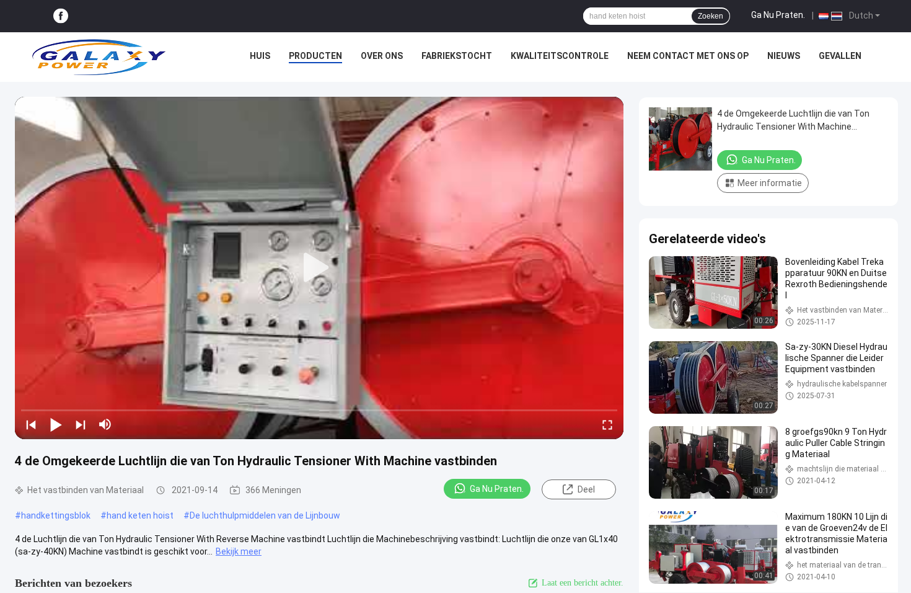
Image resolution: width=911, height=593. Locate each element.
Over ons (382, 56)
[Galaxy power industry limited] (99, 57)
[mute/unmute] (105, 424)
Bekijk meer (239, 551)
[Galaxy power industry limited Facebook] (61, 16)
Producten (315, 56)
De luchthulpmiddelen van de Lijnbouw (265, 515)
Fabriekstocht (456, 56)
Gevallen (840, 56)
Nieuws (783, 56)
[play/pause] (55, 424)
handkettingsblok (55, 515)
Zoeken (710, 16)
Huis (260, 56)
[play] (319, 267)
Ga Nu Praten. (778, 15)
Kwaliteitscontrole (560, 56)
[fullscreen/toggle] (607, 424)
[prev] (31, 424)
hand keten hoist (140, 515)
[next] (80, 424)
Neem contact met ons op (688, 56)
